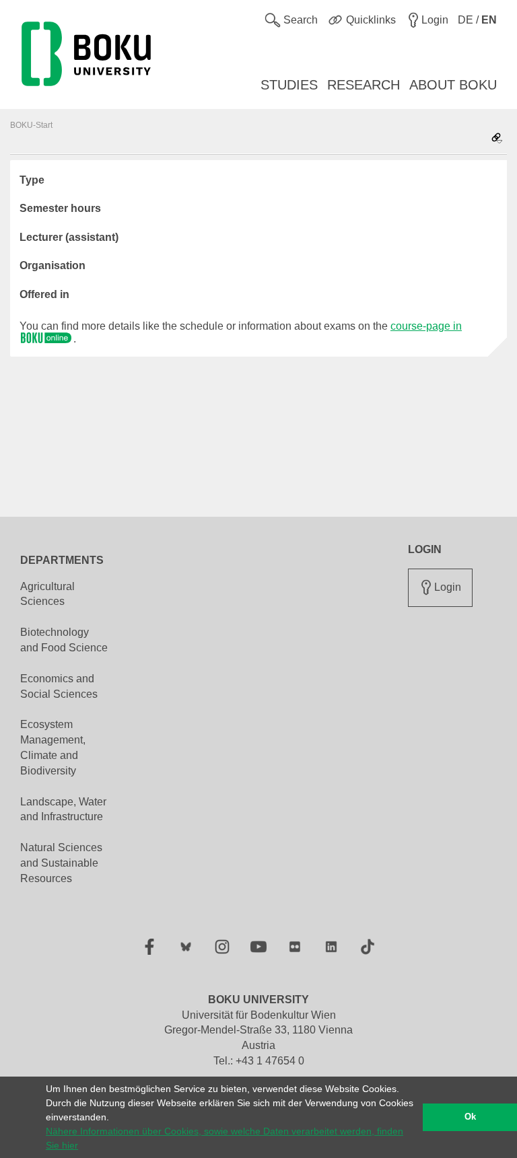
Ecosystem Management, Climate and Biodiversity (52, 747)
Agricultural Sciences (47, 594)
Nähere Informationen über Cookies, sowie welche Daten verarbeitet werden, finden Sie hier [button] (224, 1138)
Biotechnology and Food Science (64, 639)
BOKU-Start (31, 125)
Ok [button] (470, 1117)
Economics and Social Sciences (59, 686)
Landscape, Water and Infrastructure (63, 809)
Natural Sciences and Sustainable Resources (61, 863)
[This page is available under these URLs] (497, 139)
